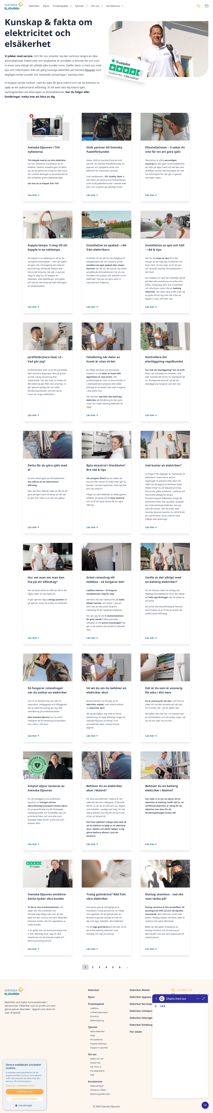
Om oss (95, 6)
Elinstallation (96, 1039)
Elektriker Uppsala (140, 997)
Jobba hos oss (97, 1058)
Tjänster (79, 6)
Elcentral (94, 1016)
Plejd (92, 1035)
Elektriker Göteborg (141, 1024)
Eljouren (90, 70)
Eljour (46, 6)
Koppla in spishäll (99, 1047)
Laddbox (94, 1008)
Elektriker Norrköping (142, 1004)
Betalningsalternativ (100, 1094)
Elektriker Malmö (140, 990)
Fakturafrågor (97, 1085)
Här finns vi (95, 1066)
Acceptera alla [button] (24, 1091)
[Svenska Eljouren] (14, 6)
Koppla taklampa (98, 1043)
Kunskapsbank (97, 1070)
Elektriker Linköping (141, 1011)
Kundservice (113, 6)
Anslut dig (95, 1062)
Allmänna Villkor (98, 1090)
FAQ (92, 1074)
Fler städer (136, 1031)
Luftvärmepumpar (99, 1012)
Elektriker (34, 6)
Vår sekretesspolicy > (23, 1081)
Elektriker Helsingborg (143, 1017)
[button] (205, 1105)
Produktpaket (60, 6)
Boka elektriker (97, 1031)
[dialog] (24, 1084)
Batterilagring (97, 1020)
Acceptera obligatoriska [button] (25, 1099)
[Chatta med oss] (180, 1046)
